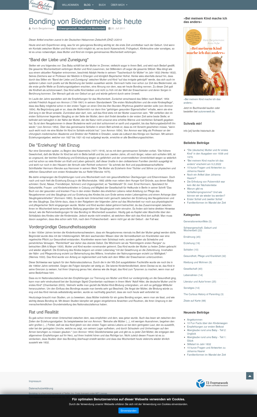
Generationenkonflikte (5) (198, 221)
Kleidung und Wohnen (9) (198, 262)
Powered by (212, 383)
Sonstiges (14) (192, 288)
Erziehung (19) (192, 243)
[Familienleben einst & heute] (43, 5)
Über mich (118, 4)
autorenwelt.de (206, 111)
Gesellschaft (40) (193, 268)
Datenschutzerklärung (41, 388)
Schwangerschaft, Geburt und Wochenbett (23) (200, 229)
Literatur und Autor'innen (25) (200, 281)
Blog (87, 4)
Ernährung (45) (192, 236)
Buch (102, 4)
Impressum (35, 381)
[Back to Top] (250, 375)
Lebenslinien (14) (193, 275)
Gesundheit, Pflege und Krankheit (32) (205, 256)
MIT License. (101, 393)
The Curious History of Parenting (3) (204, 294)
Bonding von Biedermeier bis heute (85, 20)
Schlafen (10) (191, 249)
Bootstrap (33, 393)
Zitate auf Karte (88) (195, 300)
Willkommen (70, 4)
